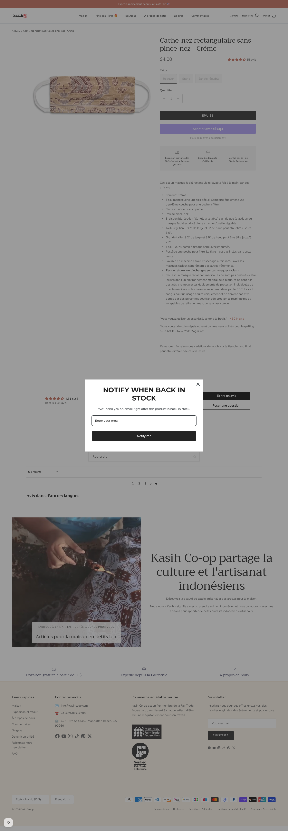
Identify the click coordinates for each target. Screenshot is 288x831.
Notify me (144, 436)
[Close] (198, 384)
